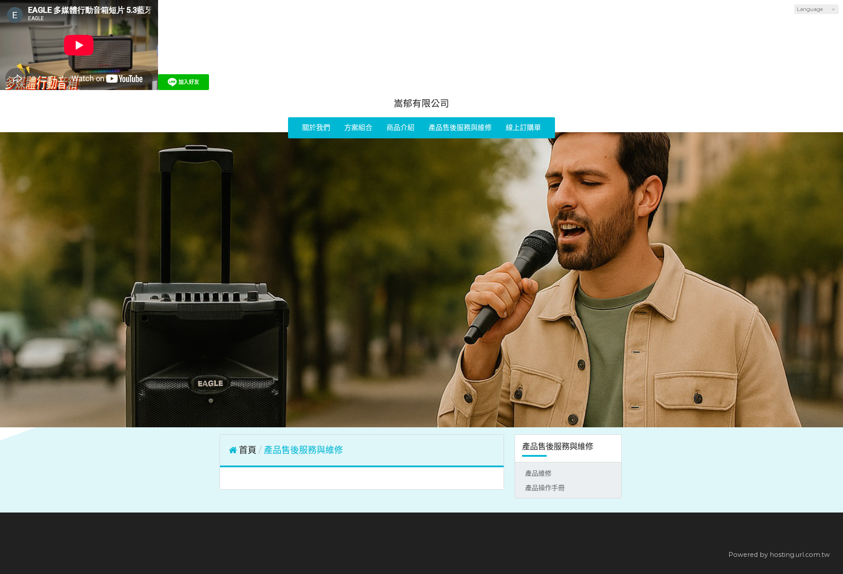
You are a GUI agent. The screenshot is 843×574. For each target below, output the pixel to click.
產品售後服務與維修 (303, 450)
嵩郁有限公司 (421, 103)
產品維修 (538, 473)
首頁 (247, 450)
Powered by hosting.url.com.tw (779, 555)
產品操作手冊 (545, 488)
